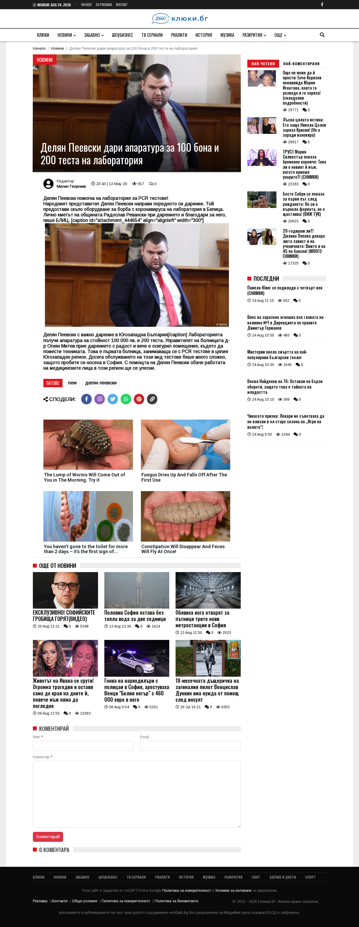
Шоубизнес (122, 35)
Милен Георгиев (71, 186)
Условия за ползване (234, 890)
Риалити (179, 35)
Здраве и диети (282, 877)
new (72, 382)
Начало (86, 4)
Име (38, 737)
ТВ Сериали (152, 35)
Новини (65, 35)
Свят (256, 877)
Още (278, 35)
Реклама (40, 901)
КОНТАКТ (122, 4)
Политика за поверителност (187, 890)
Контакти (60, 901)
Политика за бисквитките (176, 901)
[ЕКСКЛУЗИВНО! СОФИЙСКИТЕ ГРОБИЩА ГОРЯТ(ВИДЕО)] (65, 607)
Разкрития (252, 35)
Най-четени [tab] (263, 63)
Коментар (42, 757)
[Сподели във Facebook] (86, 399)
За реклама (104, 4)
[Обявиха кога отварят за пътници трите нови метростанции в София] (208, 607)
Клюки (43, 35)
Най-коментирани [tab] (301, 63)
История (204, 35)
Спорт (310, 877)
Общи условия (84, 901)
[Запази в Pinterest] (139, 399)
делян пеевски (101, 382)
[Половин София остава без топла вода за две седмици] (137, 607)
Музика (227, 35)
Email (144, 737)
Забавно (92, 35)
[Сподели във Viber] (99, 399)
